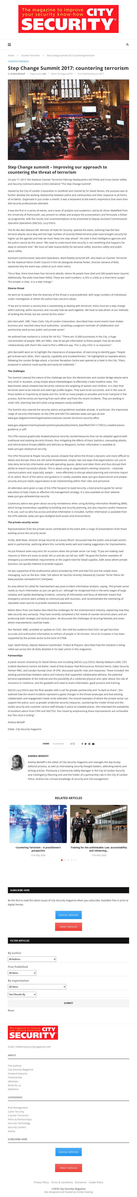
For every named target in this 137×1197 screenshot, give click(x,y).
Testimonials (15, 1077)
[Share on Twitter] (86, 743)
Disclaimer (81, 1182)
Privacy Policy (41, 1182)
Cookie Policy (96, 1182)
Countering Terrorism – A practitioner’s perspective (38, 849)
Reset (11, 1010)
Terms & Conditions (62, 1182)
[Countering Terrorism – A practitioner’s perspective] (38, 824)
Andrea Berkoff (18, 73)
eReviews (13, 1081)
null (44, 73)
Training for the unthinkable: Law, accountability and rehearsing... (99, 849)
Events (11, 1131)
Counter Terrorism (30, 55)
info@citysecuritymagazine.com (33, 1046)
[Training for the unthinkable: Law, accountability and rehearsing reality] (98, 824)
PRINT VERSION (68, 926)
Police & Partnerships (20, 1119)
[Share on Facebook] (82, 743)
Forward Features (17, 1073)
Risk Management (18, 1107)
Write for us (14, 1085)
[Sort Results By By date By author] (22, 994)
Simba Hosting (85, 1192)
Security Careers (17, 1127)
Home (11, 55)
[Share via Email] (93, 743)
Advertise (13, 1089)
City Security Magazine (20, 1069)
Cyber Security (16, 1111)
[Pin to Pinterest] (89, 743)
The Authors (15, 1065)
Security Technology (19, 1123)
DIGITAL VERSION (68, 915)
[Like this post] (76, 743)
